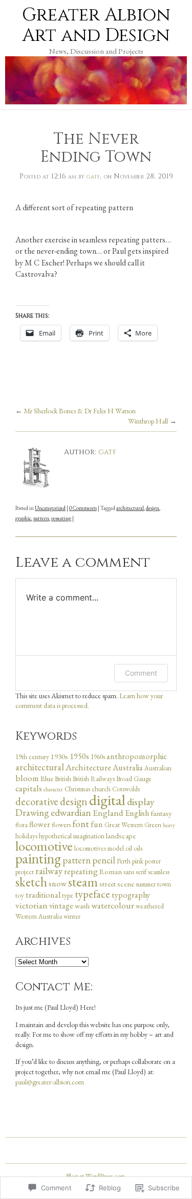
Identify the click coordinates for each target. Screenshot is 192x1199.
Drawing (32, 812)
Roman (110, 871)
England (108, 812)
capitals (28, 788)
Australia (128, 767)
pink (137, 861)
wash (82, 906)
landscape (121, 835)
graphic (23, 518)
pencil (103, 860)
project (24, 872)
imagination (88, 836)
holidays (26, 836)
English (137, 813)
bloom (27, 778)
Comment (141, 673)
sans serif (134, 872)
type (67, 895)
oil (128, 848)
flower (39, 824)
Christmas (77, 789)
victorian (31, 905)
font (80, 823)
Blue (46, 778)
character (53, 789)
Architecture (88, 767)
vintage (61, 905)
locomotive (44, 846)
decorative (36, 801)
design (152, 508)
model (116, 848)
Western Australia (38, 916)
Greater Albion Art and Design (96, 25)
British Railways (94, 778)
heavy (169, 825)
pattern (41, 518)
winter (71, 916)
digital (107, 800)
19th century (32, 756)
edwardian (71, 812)
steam (83, 882)
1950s (79, 756)
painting (38, 858)
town (164, 884)
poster (153, 861)
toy (19, 895)
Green (152, 824)
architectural (130, 508)
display (141, 801)
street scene (116, 884)
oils (138, 848)
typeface (92, 894)
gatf (93, 176)
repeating (61, 518)
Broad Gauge (134, 778)
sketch (31, 882)
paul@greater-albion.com (49, 1081)
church (101, 789)
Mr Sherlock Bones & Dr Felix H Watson (80, 410)
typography (131, 895)
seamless (158, 872)
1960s (98, 756)
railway (48, 870)
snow (58, 883)
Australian (158, 768)
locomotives (90, 848)
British (63, 778)
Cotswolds (126, 789)
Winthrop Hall (148, 421)
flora (21, 824)
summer (146, 884)
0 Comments (83, 508)
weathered (150, 906)
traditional (43, 895)
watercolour (112, 905)
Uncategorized (50, 508)
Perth (124, 861)
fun (97, 824)
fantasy (161, 813)
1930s (59, 756)
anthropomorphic (136, 756)
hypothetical (55, 836)
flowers (61, 824)
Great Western (123, 824)
